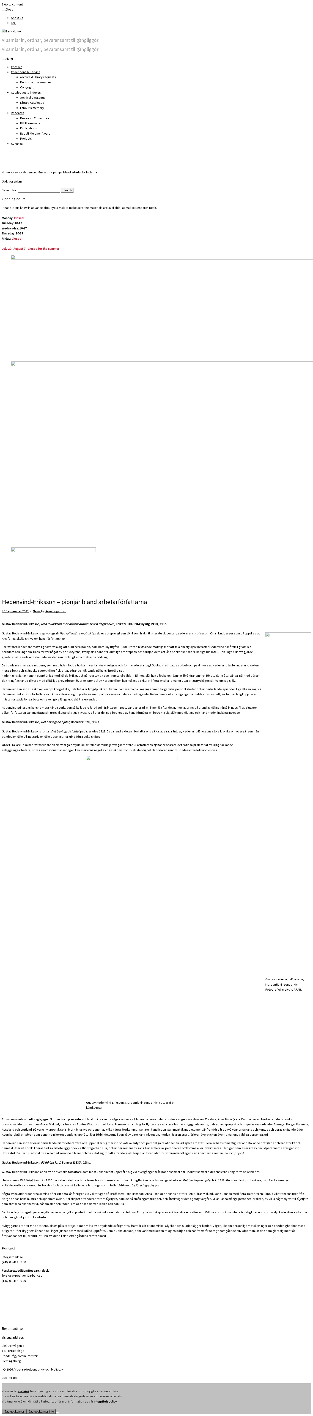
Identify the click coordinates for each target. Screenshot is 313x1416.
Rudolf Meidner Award (35, 133)
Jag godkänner (14, 1411)
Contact (16, 67)
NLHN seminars (30, 123)
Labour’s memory (32, 108)
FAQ (13, 23)
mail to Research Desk (141, 208)
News (16, 172)
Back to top (10, 1378)
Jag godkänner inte (41, 1411)
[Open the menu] (3, 59)
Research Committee (34, 118)
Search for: (9, 190)
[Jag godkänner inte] (57, 1412)
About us (17, 18)
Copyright (27, 87)
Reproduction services (36, 82)
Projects (26, 138)
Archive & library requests (38, 77)
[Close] (3, 10)
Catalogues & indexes (26, 92)
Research (17, 113)
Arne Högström (55, 611)
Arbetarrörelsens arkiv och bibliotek (38, 1369)
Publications (28, 128)
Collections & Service (25, 72)
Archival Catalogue (33, 97)
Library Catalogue (32, 103)
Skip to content (12, 4)
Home (6, 172)
